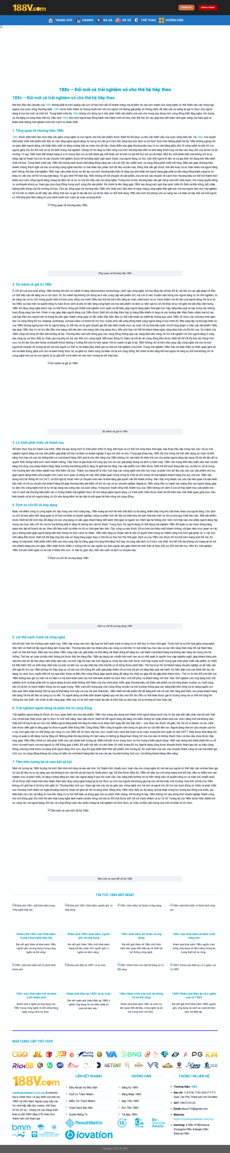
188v (48, 104)
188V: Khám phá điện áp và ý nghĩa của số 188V (194, 995)
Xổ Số (126, 20)
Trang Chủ (63, 20)
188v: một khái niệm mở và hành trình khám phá (36, 995)
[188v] (29, 8)
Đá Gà (107, 20)
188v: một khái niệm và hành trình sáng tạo (194, 935)
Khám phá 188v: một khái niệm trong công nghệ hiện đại (36, 935)
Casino (87, 20)
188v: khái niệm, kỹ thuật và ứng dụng (141, 935)
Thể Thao (148, 20)
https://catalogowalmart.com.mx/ (194, 1119)
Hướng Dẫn (174, 20)
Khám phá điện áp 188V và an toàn (89, 993)
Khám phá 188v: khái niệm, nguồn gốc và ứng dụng (89, 935)
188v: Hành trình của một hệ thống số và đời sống (141, 995)
